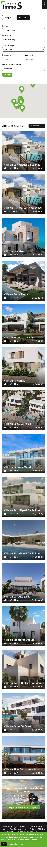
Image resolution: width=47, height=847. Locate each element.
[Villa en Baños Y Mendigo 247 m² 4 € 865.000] (23, 453)
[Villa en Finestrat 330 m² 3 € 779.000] (23, 237)
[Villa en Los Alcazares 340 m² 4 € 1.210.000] (23, 582)
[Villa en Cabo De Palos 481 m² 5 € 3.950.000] (23, 712)
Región (5, 26)
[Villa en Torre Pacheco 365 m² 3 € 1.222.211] (23, 280)
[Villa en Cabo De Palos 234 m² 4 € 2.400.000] (23, 410)
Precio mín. (7, 55)
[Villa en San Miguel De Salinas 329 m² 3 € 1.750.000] (23, 539)
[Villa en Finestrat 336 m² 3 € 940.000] (23, 367)
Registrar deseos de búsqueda (23, 807)
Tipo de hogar (8, 45)
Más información (17, 844)
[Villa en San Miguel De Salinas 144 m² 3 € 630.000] (23, 151)
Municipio (6, 35)
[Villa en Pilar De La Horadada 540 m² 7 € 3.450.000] (23, 755)
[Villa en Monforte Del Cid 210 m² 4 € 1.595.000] (23, 323)
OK (4, 844)
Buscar (7, 74)
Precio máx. (29, 55)
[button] (32, 84)
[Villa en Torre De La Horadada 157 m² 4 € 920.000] (23, 669)
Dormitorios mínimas (12, 64)
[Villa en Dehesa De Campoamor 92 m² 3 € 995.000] (23, 194)
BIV (42, 826)
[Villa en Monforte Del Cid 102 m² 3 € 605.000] (23, 626)
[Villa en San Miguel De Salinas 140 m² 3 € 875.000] (23, 496)
